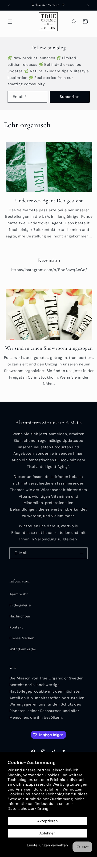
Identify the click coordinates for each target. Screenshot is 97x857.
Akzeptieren (47, 820)
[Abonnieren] (82, 553)
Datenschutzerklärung (28, 808)
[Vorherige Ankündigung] (9, 5)
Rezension (49, 260)
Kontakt (16, 627)
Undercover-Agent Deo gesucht (49, 201)
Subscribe (69, 96)
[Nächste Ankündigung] (88, 5)
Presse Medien (21, 638)
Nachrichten (19, 616)
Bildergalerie (20, 605)
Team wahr (18, 594)
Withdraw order (22, 649)
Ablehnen (47, 833)
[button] (9, 21)
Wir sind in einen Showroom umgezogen (49, 348)
